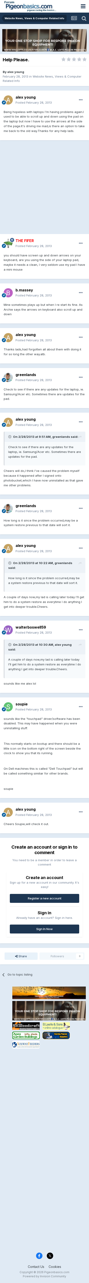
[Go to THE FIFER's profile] (8, 243)
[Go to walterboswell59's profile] (8, 630)
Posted (34, 102)
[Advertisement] (44, 189)
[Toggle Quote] (10, 436)
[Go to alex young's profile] (8, 100)
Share (22, 956)
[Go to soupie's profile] (8, 706)
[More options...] (80, 100)
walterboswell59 (31, 627)
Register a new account (44, 898)
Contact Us (36, 1267)
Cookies (55, 1267)
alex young (15, 72)
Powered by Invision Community (44, 1276)
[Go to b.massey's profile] (8, 292)
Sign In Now (44, 929)
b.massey (24, 290)
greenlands (26, 374)
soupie (22, 704)
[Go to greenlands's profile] (8, 377)
